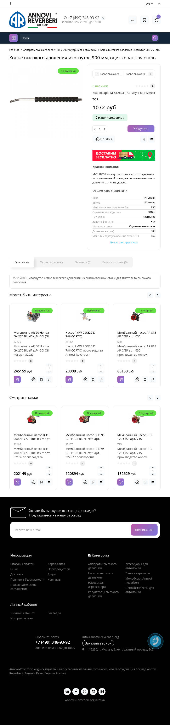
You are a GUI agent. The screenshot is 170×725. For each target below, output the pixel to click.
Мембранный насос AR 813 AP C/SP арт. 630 (136, 334)
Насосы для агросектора (97, 585)
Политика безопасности (27, 579)
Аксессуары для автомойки (136, 566)
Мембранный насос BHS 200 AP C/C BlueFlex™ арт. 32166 (32, 438)
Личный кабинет (22, 613)
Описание (22, 262)
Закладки (54, 613)
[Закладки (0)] (144, 20)
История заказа (21, 618)
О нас (14, 569)
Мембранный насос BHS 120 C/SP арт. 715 (134, 437)
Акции (52, 574)
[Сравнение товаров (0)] (132, 20)
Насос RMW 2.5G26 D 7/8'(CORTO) (80, 334)
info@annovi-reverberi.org (100, 637)
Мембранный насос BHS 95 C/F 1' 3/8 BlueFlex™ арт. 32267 (85, 438)
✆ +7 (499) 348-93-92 (81, 17)
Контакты (54, 579)
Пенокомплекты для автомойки (139, 590)
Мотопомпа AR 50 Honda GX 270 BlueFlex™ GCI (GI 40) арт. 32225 (31, 336)
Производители (59, 569)
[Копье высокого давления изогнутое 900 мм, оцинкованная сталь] (46, 101)
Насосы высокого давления (100, 575)
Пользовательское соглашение (23, 587)
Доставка (16, 574)
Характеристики (51, 262)
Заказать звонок (98, 643)
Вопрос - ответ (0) (115, 262)
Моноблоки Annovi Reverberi (138, 580)
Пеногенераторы (137, 573)
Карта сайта (56, 564)
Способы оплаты (22, 564)
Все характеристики (124, 242)
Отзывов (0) (83, 262)
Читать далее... (117, 182)
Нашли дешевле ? (110, 118)
